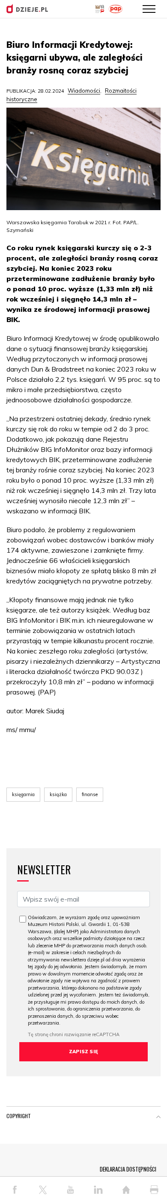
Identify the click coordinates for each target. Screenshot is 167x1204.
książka (58, 794)
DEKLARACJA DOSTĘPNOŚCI (128, 1169)
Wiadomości (84, 90)
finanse (90, 794)
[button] (158, 1117)
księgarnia (23, 794)
